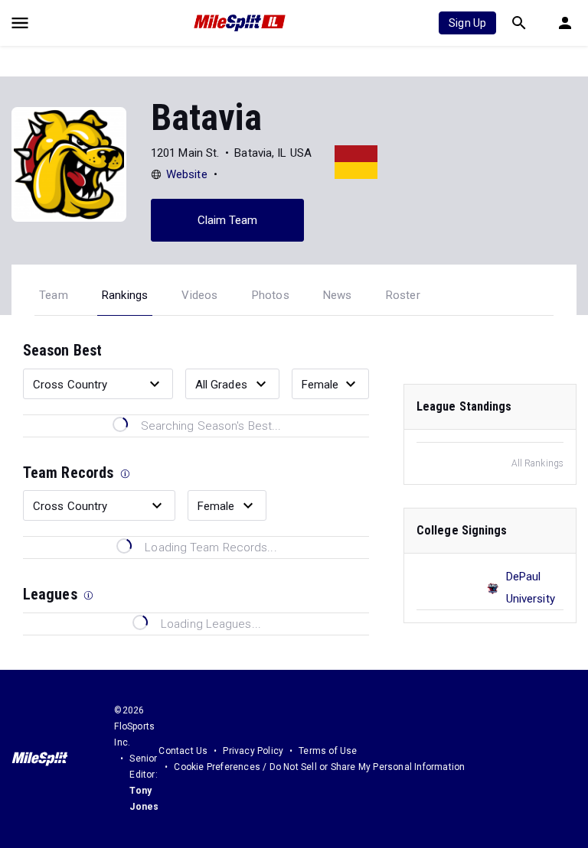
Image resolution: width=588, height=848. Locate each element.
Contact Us (182, 751)
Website (186, 174)
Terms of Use (328, 751)
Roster (403, 295)
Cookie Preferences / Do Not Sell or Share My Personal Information (319, 767)
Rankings (125, 295)
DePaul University (530, 587)
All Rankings (537, 463)
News (337, 295)
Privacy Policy (253, 751)
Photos (270, 295)
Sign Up (467, 23)
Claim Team (228, 220)
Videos (199, 295)
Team (53, 295)
